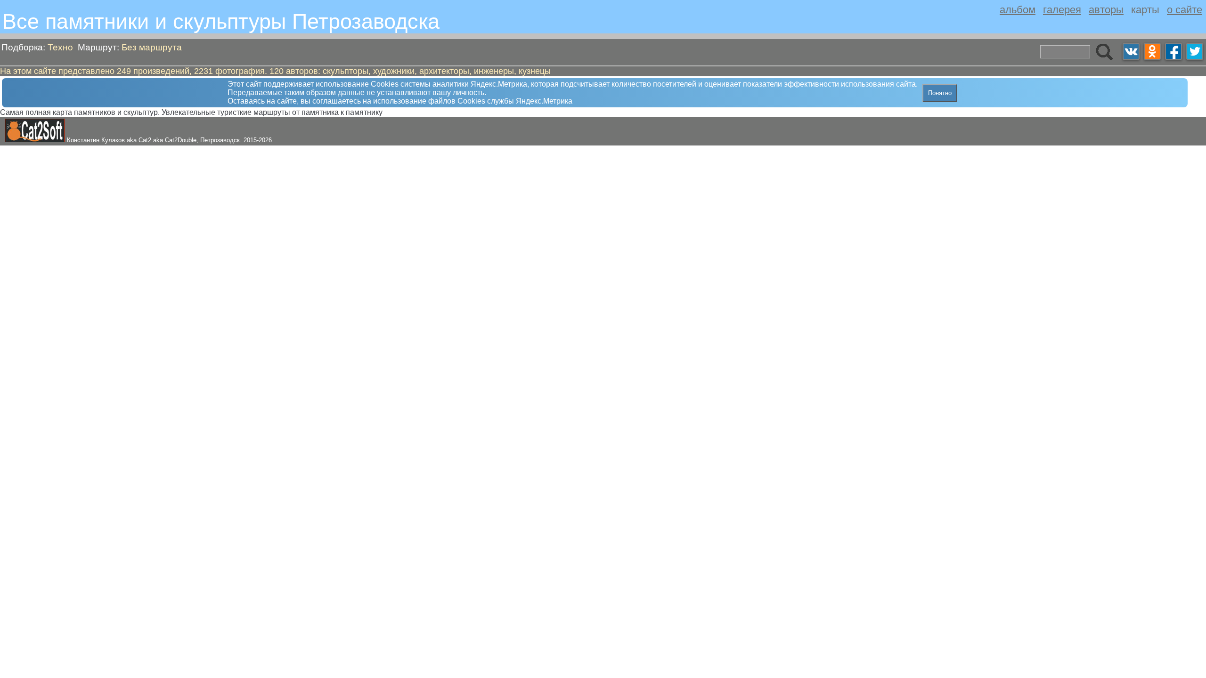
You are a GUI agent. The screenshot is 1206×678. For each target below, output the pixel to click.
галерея (1062, 10)
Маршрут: (130, 47)
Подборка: (37, 47)
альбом (1017, 10)
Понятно (940, 93)
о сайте (1184, 10)
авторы (1106, 10)
